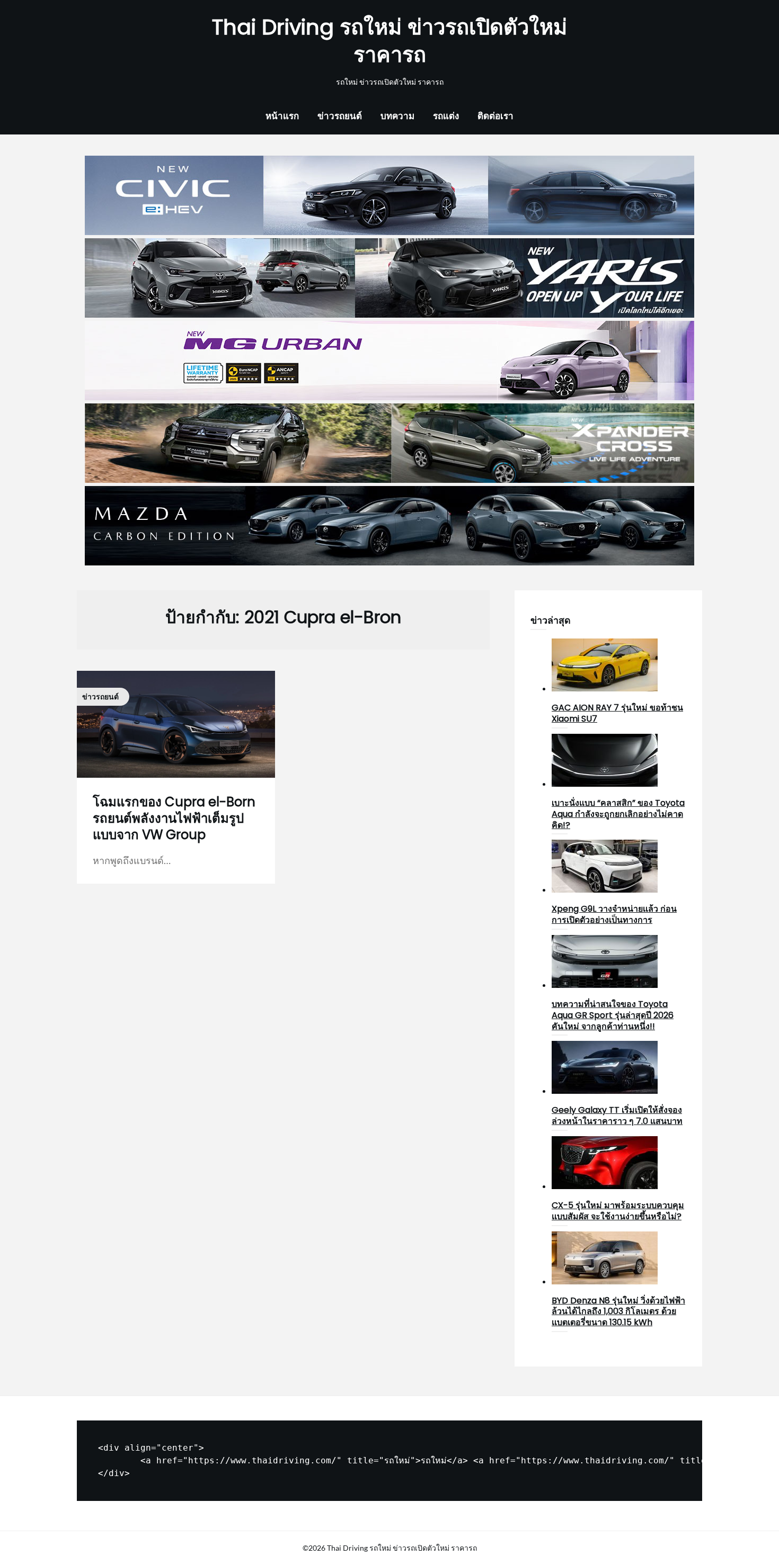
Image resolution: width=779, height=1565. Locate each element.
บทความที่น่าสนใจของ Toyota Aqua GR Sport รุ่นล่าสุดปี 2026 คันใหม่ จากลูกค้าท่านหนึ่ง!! (613, 1015)
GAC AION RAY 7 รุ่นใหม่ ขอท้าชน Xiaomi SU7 (617, 713)
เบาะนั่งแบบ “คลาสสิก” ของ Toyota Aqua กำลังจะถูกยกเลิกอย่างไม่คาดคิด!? (618, 814)
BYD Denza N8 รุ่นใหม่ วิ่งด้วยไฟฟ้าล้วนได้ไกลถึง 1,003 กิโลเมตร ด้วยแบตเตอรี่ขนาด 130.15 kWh (618, 1311)
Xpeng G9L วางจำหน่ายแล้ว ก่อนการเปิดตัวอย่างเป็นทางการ (614, 914)
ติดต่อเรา (495, 115)
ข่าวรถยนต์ (339, 115)
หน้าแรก (282, 115)
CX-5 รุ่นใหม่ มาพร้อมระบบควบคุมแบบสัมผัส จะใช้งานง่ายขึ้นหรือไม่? (618, 1210)
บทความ (397, 115)
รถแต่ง (446, 115)
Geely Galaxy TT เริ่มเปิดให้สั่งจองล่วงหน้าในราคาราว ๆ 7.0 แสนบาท (617, 1115)
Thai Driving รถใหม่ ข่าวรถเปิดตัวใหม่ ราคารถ (389, 40)
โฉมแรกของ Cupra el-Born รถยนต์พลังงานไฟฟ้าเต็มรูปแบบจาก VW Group (174, 818)
